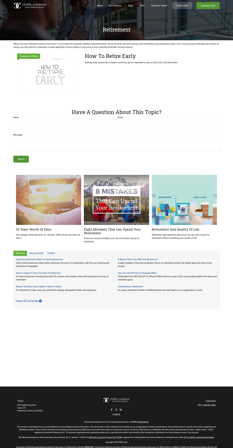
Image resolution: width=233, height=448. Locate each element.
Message (17, 135)
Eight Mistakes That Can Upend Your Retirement (112, 231)
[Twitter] (116, 409)
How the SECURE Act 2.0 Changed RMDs (137, 273)
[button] (100, 5)
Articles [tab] (20, 253)
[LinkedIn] (121, 409)
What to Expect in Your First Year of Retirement (38, 273)
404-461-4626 (209, 405)
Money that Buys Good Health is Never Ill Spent (38, 286)
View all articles (27, 301)
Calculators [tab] (36, 253)
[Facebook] (112, 409)
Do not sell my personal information (199, 437)
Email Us (116, 414)
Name (16, 117)
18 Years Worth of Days (34, 229)
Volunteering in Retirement (130, 286)
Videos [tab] (51, 253)
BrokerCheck (143, 422)
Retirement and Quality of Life (175, 229)
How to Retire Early (110, 55)
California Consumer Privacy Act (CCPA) (105, 437)
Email (120, 117)
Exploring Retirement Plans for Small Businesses (39, 259)
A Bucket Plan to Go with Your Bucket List (137, 259)
